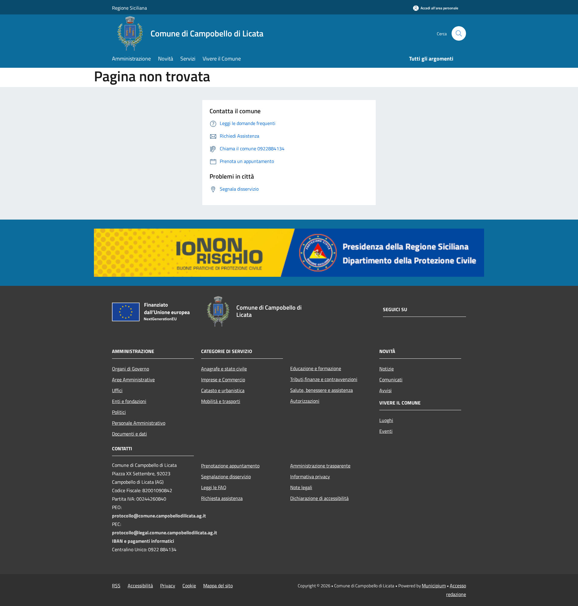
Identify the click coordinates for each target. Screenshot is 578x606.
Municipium (434, 585)
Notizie (386, 368)
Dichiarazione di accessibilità (319, 498)
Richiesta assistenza (222, 498)
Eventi (386, 431)
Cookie (189, 585)
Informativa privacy (310, 476)
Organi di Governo (130, 368)
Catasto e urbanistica (222, 390)
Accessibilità (140, 585)
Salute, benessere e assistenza (321, 390)
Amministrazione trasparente (320, 465)
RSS (116, 585)
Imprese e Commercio (223, 379)
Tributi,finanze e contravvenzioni (323, 379)
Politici (119, 412)
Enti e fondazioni (129, 401)
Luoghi (386, 420)
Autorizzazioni (304, 401)
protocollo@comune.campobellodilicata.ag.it (159, 515)
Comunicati (390, 379)
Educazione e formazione (315, 368)
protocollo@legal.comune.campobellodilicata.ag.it (164, 532)
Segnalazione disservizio (226, 476)
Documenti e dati (129, 433)
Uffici (117, 390)
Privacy (167, 585)
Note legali (301, 487)
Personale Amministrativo (138, 422)
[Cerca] (459, 33)
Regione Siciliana (129, 7)
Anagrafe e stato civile (224, 368)
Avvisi (385, 390)
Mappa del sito (218, 585)
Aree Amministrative (133, 379)
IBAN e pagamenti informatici (143, 541)
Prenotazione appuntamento (230, 465)
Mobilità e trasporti (220, 401)
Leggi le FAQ (213, 487)
